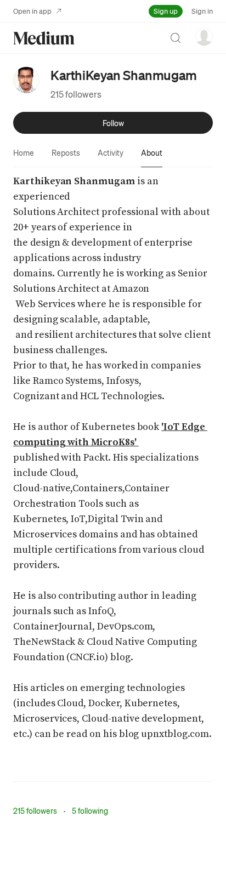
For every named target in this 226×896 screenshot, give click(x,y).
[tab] (23, 152)
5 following (90, 810)
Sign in (202, 10)
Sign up (166, 10)
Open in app (32, 10)
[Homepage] (44, 38)
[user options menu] (204, 37)
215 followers (75, 94)
